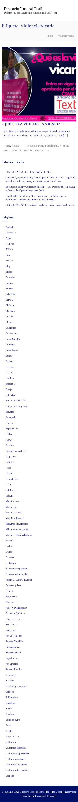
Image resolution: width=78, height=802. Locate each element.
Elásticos (10, 378)
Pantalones (11, 563)
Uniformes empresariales (17, 753)
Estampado (11, 417)
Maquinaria (11, 507)
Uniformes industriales (16, 764)
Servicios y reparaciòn (16, 686)
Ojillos (9, 551)
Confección (11, 333)
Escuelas (10, 411)
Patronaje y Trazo (14, 585)
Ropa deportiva (13, 647)
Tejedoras (10, 714)
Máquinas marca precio (17, 529)
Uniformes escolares (15, 759)
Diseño (9, 372)
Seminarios (11, 675)
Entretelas (10, 395)
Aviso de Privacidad (47, 796)
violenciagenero (25, 150)
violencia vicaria (9, 150)
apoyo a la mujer (35, 145)
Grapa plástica (12, 456)
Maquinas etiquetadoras (17, 523)
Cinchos (9, 316)
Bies (8, 255)
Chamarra (10, 311)
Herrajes (10, 462)
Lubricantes (11, 490)
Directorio (10, 367)
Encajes (9, 389)
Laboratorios (12, 479)
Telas (8, 725)
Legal (8, 484)
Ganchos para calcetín (16, 451)
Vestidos (10, 775)
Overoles (10, 557)
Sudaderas (10, 703)
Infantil (9, 473)
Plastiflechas (11, 596)
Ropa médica (12, 663)
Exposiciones (12, 428)
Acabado (10, 227)
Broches (9, 288)
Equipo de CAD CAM (16, 400)
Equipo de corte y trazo (16, 406)
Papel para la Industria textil (19, 579)
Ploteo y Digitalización (16, 607)
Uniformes (11, 742)
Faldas (9, 434)
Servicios (10, 680)
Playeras (10, 602)
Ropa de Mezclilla (14, 641)
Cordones (10, 344)
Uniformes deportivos (16, 747)
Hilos (8, 467)
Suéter (9, 708)
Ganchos (10, 445)
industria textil (51, 145)
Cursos (9, 355)
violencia (64, 145)
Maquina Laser (13, 501)
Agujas (9, 238)
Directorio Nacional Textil (23, 9)
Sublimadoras (12, 697)
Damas (9, 361)
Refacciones (11, 624)
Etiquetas (10, 423)
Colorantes (11, 327)
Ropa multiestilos (14, 669)
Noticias (16, 145)
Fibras (9, 439)
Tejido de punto (13, 719)
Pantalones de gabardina (17, 568)
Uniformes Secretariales (17, 770)
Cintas (9, 322)
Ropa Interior (12, 658)
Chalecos (10, 305)
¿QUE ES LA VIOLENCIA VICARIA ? (32, 124)
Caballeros (11, 294)
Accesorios (11, 232)
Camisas (10, 299)
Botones (9, 283)
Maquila (9, 495)
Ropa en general (13, 652)
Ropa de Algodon (14, 635)
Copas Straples (13, 339)
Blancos (9, 260)
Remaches (10, 630)
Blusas (9, 271)
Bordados (10, 277)
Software (10, 691)
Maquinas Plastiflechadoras (19, 535)
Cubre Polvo (12, 350)
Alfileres (10, 249)
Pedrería (9, 591)
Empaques (10, 383)
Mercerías (10, 540)
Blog (8, 145)
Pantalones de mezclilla (16, 574)
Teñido (9, 731)
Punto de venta (13, 619)
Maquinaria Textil (14, 512)
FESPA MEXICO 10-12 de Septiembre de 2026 (28, 172)
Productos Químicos (15, 613)
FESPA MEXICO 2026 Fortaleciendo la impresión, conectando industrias (40, 205)
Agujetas (10, 243)
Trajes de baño (12, 736)
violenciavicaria (42, 150)
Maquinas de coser (14, 518)
